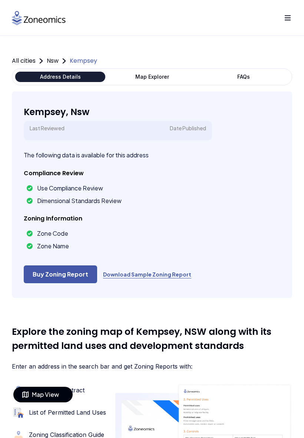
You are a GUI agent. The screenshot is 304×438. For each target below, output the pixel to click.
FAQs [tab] (243, 76)
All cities (24, 60)
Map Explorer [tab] (152, 76)
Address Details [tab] (60, 76)
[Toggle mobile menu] (287, 17)
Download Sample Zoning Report (147, 274)
